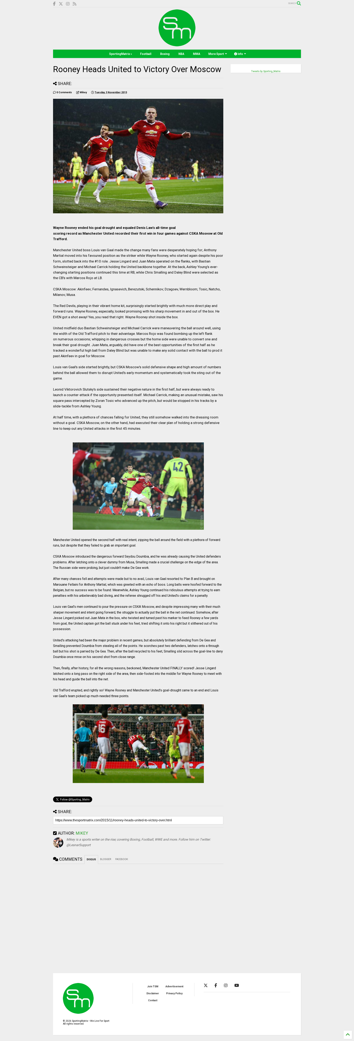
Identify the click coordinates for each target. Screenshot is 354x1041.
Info (240, 54)
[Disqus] (138, 915)
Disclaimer (152, 993)
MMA (196, 54)
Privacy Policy (174, 993)
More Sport (216, 54)
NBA (181, 54)
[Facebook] (54, 4)
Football (145, 54)
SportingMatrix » (120, 54)
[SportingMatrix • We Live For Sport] (177, 44)
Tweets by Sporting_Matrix (265, 71)
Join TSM (152, 986)
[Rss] (74, 4)
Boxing (165, 54)
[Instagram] (68, 4)
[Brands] (61, 4)
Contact (152, 1000)
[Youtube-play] (236, 985)
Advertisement (174, 986)
